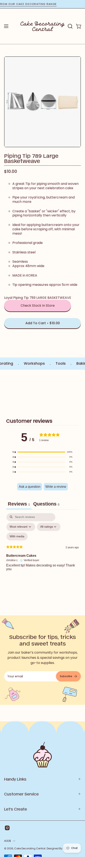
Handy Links (15, 779)
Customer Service (21, 794)
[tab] (46, 504)
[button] (70, 26)
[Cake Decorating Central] (42, 26)
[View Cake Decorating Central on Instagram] (7, 828)
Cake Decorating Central (29, 848)
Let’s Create (15, 809)
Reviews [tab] (19, 504)
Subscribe (66, 676)
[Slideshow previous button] (5, 391)
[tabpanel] (42, 549)
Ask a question (29, 486)
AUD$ (7, 841)
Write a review (55, 486)
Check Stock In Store (38, 305)
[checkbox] (17, 537)
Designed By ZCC (57, 848)
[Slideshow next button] (79, 391)
